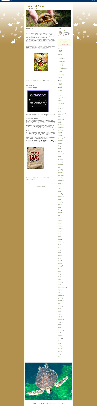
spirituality (59, 324)
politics (59, 305)
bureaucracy (60, 161)
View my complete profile (62, 35)
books (30, 82)
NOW (59, 122)
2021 (60, 77)
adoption (59, 143)
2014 (60, 87)
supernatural (60, 329)
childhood (59, 169)
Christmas (59, 108)
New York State (60, 124)
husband (59, 257)
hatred (59, 247)
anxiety (59, 151)
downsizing (60, 202)
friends (59, 234)
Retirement (60, 130)
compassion (60, 178)
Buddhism (59, 106)
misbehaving (60, 282)
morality (59, 284)
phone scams (60, 300)
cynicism (59, 188)
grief (58, 244)
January (61, 75)
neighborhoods (60, 295)
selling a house (60, 319)
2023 (60, 54)
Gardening (59, 114)
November (62, 58)
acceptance (60, 140)
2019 (60, 80)
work (59, 354)
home (59, 252)
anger (59, 148)
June (61, 65)
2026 (60, 50)
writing (59, 356)
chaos (59, 167)
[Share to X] (45, 80)
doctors (59, 201)
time (58, 337)
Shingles (59, 132)
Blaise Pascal (60, 103)
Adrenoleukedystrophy (61, 97)
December (62, 57)
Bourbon (59, 105)
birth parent (60, 159)
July (61, 64)
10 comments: (39, 177)
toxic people (60, 338)
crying (59, 186)
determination (60, 196)
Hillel (59, 116)
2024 (60, 53)
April (61, 71)
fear (58, 225)
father (59, 223)
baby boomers (60, 153)
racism (59, 311)
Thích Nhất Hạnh (61, 137)
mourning (59, 289)
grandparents (60, 242)
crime (59, 185)
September (62, 61)
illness (59, 260)
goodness (59, 239)
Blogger (63, 403)
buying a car (60, 162)
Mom (59, 121)
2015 (60, 86)
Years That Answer (35, 5)
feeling (59, 226)
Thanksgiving (60, 135)
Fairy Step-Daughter (61, 113)
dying (59, 207)
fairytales (59, 220)
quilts (59, 308)
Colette (65, 30)
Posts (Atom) (43, 186)
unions (59, 345)
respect (59, 316)
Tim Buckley (60, 138)
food (58, 231)
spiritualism (60, 322)
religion (59, 314)
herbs (59, 250)
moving (59, 292)
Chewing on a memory (32, 31)
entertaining (60, 212)
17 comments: (39, 80)
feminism (59, 228)
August (61, 62)
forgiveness (60, 233)
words (59, 353)
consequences (60, 180)
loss (58, 274)
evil (58, 215)
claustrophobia (60, 172)
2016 (60, 84)
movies (59, 290)
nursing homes (60, 297)
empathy (59, 210)
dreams (59, 204)
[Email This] (43, 80)
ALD (58, 95)
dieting (59, 199)
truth (59, 343)
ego (58, 209)
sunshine (59, 327)
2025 (60, 51)
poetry (59, 303)
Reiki (59, 129)
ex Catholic (60, 217)
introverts (59, 266)
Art (58, 98)
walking (59, 348)
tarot (59, 332)
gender (59, 236)
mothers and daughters (62, 287)
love (58, 276)
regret (59, 313)
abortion (30, 179)
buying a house (60, 164)
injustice (59, 263)
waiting (59, 346)
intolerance (60, 265)
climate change (60, 175)
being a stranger (60, 154)
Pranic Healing (60, 127)
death (59, 191)
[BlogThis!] (44, 80)
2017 (60, 83)
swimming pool (60, 330)
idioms (59, 258)
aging (59, 146)
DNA (59, 111)
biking (59, 156)
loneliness (59, 271)
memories (59, 281)
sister (59, 321)
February (61, 74)
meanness (33, 179)
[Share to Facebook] (46, 80)
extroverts (59, 218)
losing (59, 273)
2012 (60, 90)
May (61, 67)
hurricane (59, 255)
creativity (59, 183)
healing (59, 249)
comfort (59, 177)
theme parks (60, 335)
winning (59, 351)
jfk (58, 268)
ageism (59, 145)
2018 (60, 81)
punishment (60, 306)
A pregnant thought (31, 87)
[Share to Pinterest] (48, 80)
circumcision (60, 170)
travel (59, 340)
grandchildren (60, 241)
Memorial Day (60, 119)
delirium (59, 193)
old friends (59, 298)
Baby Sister (60, 100)
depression (60, 194)
